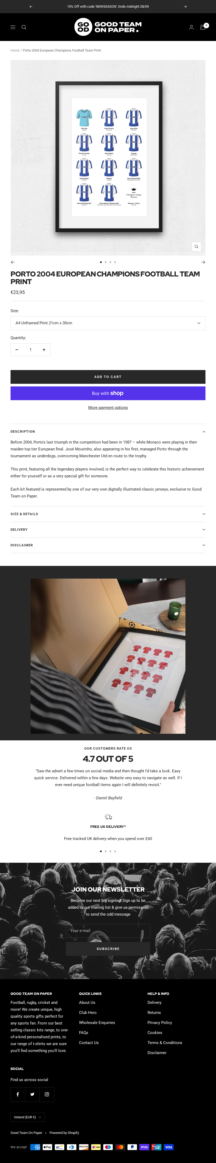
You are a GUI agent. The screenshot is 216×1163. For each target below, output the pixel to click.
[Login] (191, 27)
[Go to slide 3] (110, 262)
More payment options (108, 407)
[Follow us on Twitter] (32, 1094)
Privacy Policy (160, 1022)
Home (15, 50)
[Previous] (13, 262)
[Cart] (202, 27)
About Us (87, 1002)
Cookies (155, 1032)
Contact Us (89, 1042)
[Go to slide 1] (101, 262)
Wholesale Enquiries (97, 1022)
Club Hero (88, 1012)
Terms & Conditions (165, 1042)
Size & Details (24, 514)
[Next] (203, 262)
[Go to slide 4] (115, 262)
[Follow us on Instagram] (47, 1094)
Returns (154, 1012)
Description (23, 431)
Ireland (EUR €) (25, 1117)
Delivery (19, 530)
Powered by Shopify (64, 1133)
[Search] (24, 27)
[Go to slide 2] (105, 262)
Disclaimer (22, 545)
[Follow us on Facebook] (18, 1094)
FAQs (83, 1032)
